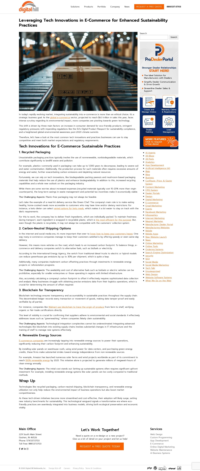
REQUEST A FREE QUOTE (149, 6)
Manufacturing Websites (157, 227)
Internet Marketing (154, 218)
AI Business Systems (160, 453)
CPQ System (151, 190)
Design (148, 196)
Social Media (151, 262)
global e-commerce (60, 117)
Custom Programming (161, 437)
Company (115, 6)
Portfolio (101, 6)
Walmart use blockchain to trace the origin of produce (76, 307)
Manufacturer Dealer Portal (159, 224)
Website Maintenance (161, 449)
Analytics (149, 162)
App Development (154, 165)
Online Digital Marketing (162, 446)
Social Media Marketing (157, 265)
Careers (67, 468)
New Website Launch (156, 237)
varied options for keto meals (69, 208)
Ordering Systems (154, 249)
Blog (147, 174)
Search (143, 33)
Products (88, 6)
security (149, 255)
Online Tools (151, 246)
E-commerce (151, 202)
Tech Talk (150, 268)
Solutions (75, 6)
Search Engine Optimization (159, 252)
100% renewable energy (37, 360)
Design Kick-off (55, 468)
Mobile (148, 230)
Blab (147, 171)
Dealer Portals (152, 193)
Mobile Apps (151, 234)
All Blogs (149, 156)
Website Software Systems (158, 277)
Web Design (151, 274)
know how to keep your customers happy (111, 233)
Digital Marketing (153, 199)
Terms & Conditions (93, 468)
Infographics (151, 215)
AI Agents (150, 152)
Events (148, 209)
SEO (147, 258)
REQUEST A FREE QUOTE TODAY (100, 446)
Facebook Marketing (155, 212)
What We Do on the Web (158, 280)
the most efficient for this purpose (113, 220)
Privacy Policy (78, 468)
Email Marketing (153, 205)
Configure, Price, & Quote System (158, 182)
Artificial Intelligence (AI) (157, 168)
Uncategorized (152, 271)
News (127, 6)
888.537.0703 (174, 6)
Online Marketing (154, 243)
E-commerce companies (31, 340)
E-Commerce (157, 443)
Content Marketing (155, 187)
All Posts (149, 159)
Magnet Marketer (154, 221)
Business (149, 177)
